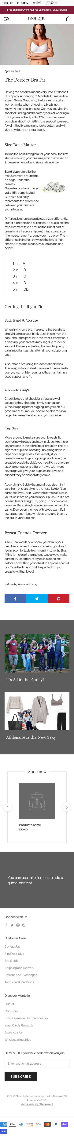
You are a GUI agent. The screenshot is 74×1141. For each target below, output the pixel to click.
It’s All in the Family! (25, 679)
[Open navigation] (6, 19)
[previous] (7, 807)
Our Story (11, 1011)
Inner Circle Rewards (19, 1025)
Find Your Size (14, 954)
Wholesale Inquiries (18, 1039)
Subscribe (20, 1076)
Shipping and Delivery (19, 968)
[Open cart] (68, 18)
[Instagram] (18, 925)
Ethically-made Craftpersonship (26, 1018)
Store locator (13, 1032)
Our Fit (9, 1004)
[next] (66, 807)
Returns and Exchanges (21, 975)
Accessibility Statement (37, 1104)
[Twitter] (12, 925)
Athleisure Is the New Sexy (31, 737)
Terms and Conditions (19, 982)
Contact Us (12, 946)
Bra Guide (11, 961)
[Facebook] (6, 925)
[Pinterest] (23, 925)
